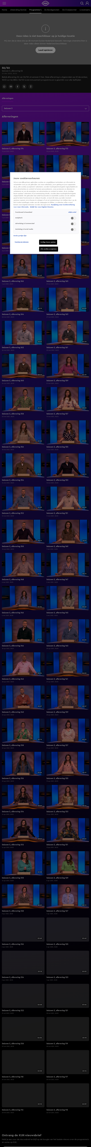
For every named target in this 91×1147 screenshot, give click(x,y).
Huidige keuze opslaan (48, 242)
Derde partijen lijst (20, 235)
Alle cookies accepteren (48, 249)
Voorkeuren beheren (22, 242)
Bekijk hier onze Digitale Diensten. (42, 207)
